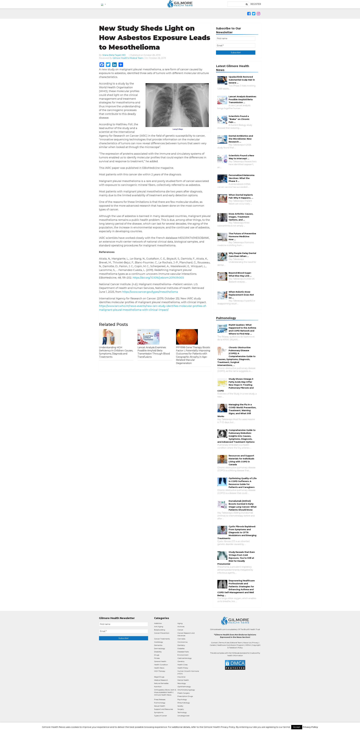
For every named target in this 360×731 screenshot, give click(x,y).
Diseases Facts (183, 652)
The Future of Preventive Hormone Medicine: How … (242, 236)
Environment (182, 655)
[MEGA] (103, 4)
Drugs (156, 655)
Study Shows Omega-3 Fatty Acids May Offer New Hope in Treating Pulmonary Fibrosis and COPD (235, 385)
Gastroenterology (184, 658)
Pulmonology (159, 703)
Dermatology (159, 648)
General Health (160, 661)
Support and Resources (163, 709)
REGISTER (255, 4)
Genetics (180, 661)
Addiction (158, 623)
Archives (180, 626)
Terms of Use (224, 642)
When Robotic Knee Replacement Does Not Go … (241, 295)
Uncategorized (183, 716)
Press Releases (159, 699)
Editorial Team (236, 642)
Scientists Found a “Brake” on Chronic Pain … (239, 119)
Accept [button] (296, 727)
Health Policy (182, 668)
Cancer (180, 630)
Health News (159, 668)
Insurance (181, 677)
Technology (182, 712)
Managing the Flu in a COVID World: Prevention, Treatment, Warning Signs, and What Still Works (236, 410)
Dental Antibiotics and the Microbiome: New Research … (241, 139)
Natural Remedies (161, 683)
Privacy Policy (310, 727)
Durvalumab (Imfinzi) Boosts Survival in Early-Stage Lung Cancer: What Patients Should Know (242, 505)
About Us (247, 642)
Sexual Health (159, 706)
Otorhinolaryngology (186, 690)
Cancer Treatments (162, 639)
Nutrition (158, 686)
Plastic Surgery (183, 693)
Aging (180, 623)
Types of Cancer (160, 716)
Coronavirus (182, 642)
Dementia (158, 645)
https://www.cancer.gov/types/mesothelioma (150, 291)
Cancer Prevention (161, 633)
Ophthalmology (184, 686)
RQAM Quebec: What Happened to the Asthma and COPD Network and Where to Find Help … (242, 329)
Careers (213, 645)
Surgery (180, 709)
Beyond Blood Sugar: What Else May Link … (240, 274)
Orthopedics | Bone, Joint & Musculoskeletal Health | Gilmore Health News (165, 692)
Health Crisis (182, 665)
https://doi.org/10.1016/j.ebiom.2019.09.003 (158, 277)
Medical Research (161, 680)
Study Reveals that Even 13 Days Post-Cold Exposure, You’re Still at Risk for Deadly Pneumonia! (236, 558)
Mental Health (183, 680)
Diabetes (180, 648)
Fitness (157, 658)
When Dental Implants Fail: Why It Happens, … (241, 196)
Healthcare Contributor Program (230, 645)
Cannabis (181, 639)
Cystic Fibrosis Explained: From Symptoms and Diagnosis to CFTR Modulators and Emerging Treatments (236, 532)
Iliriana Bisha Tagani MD (114, 55)
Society (180, 706)
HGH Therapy (159, 671)
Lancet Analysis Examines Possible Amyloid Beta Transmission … (242, 99)
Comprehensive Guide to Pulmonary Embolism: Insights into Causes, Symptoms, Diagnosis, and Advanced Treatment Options (236, 436)
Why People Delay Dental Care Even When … (242, 254)
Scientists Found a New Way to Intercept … (241, 157)
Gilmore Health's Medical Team (128, 58)
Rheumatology (183, 703)
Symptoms (158, 712)
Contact (214, 642)
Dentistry (181, 645)
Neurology (181, 683)
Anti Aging (158, 626)
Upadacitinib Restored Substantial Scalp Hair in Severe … (242, 80)
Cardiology (158, 642)
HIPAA (248, 645)
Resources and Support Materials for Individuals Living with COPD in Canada (241, 460)
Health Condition (161, 665)
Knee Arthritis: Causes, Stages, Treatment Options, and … (241, 217)
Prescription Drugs (185, 696)
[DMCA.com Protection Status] (235, 665)
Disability (158, 652)
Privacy (255, 642)
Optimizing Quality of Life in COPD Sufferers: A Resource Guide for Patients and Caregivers (243, 482)
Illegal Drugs (159, 677)
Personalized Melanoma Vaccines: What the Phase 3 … (241, 178)
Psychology (182, 699)
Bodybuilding (159, 630)
